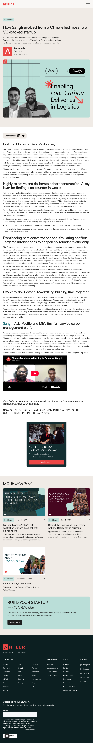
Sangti (7, 323)
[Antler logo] (14, 647)
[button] (88, 4)
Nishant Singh (41, 37)
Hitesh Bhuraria (24, 37)
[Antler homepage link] (8, 4)
